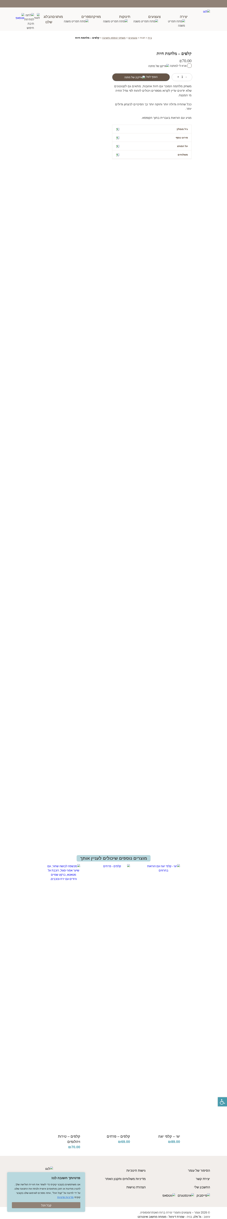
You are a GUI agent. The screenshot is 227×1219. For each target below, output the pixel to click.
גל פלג (197, 1216)
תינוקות (124, 17)
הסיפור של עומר (199, 1170)
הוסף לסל (151, 77)
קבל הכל (46, 1205)
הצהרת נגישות (136, 1187)
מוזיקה (96, 17)
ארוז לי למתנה (178, 65)
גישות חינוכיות (136, 1170)
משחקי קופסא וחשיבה (114, 37)
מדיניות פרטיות (65, 1197)
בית (150, 37)
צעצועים (154, 17)
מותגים (57, 17)
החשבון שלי (202, 1187)
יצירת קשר (203, 1179)
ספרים (86, 17)
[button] (222, 1101)
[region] (46, 1192)
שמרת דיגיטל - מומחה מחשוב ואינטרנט (161, 1216)
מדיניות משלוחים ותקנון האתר (125, 1179)
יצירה (184, 17)
